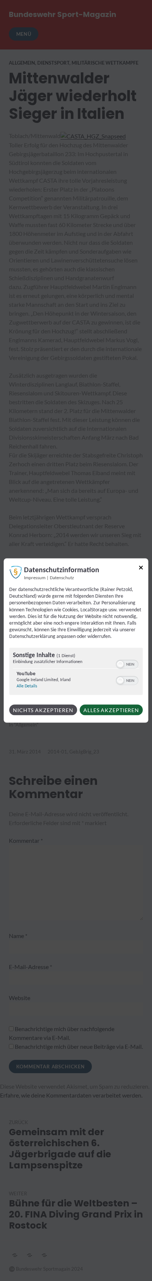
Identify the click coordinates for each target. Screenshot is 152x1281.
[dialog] (76, 641)
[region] (76, 672)
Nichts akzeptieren (43, 710)
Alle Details (27, 686)
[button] (120, 664)
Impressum (34, 578)
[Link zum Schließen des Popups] (141, 569)
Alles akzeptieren (111, 710)
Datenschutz (62, 578)
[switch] (127, 663)
